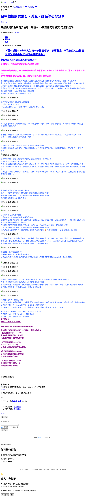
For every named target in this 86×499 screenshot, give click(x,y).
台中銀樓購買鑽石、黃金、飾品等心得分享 (33, 16)
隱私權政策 (54, 469)
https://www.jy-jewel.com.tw (11, 322)
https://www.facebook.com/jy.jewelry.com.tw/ (17, 326)
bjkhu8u (3, 389)
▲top (3, 413)
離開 (12, 495)
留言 (19, 401)
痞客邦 (14, 401)
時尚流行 (17, 407)
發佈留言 (4, 430)
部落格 (7, 39)
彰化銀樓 (17, 409)
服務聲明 (63, 469)
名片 (6, 42)
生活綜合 (18, 32)
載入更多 (4, 417)
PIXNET (27, 469)
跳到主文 (4, 22)
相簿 (6, 37)
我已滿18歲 (5, 495)
